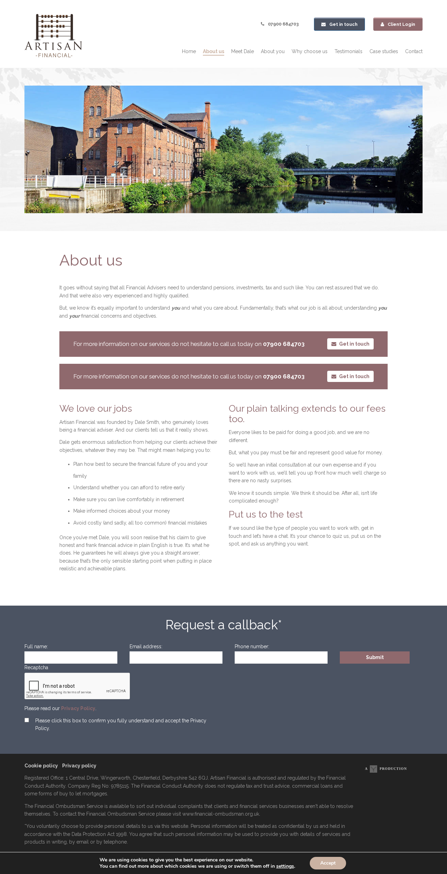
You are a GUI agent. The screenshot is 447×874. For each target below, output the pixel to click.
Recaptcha (36, 667)
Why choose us (310, 51)
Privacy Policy (78, 708)
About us (213, 51)
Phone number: (252, 646)
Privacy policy (79, 765)
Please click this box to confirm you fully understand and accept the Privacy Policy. (120, 724)
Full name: (36, 646)
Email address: (146, 646)
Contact (414, 51)
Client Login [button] (401, 24)
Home (189, 51)
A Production (386, 769)
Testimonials (348, 51)
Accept (328, 863)
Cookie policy (41, 765)
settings (285, 866)
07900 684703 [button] (283, 24)
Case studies (383, 51)
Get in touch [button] (343, 24)
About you (273, 51)
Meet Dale (242, 51)
